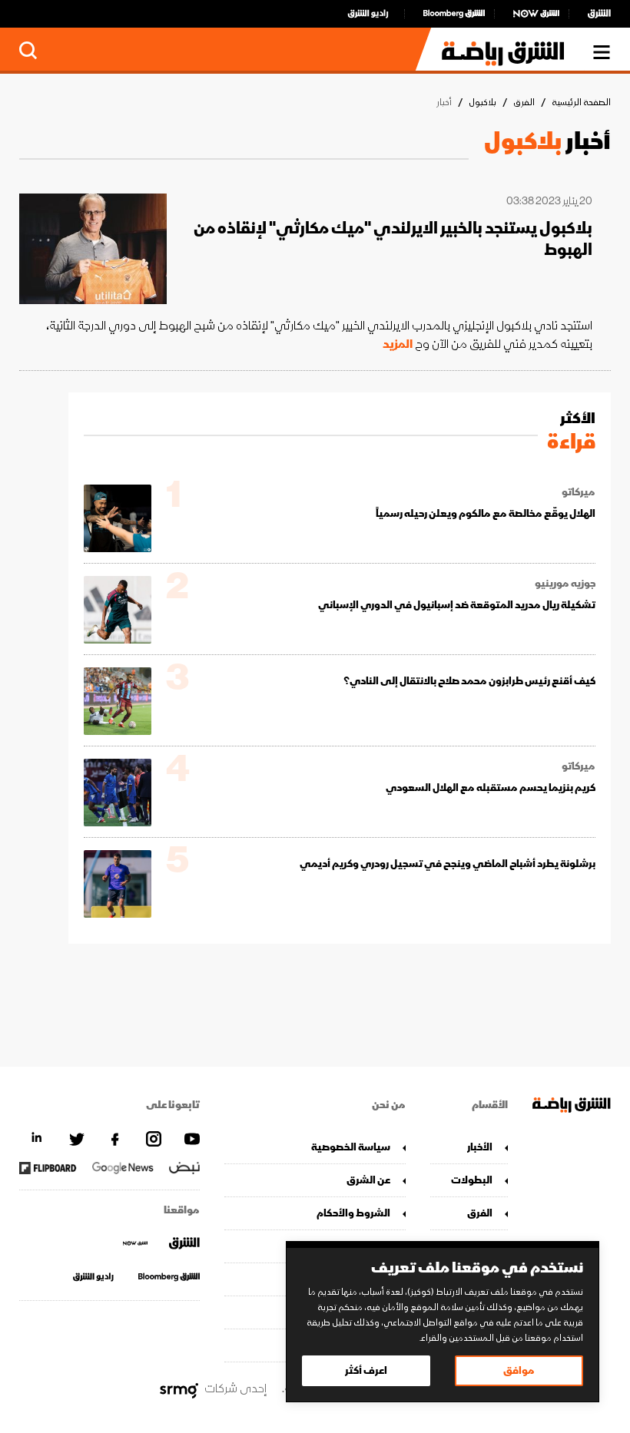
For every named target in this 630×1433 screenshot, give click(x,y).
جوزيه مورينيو (565, 583)
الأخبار (479, 1147)
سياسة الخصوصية (350, 1147)
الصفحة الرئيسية (581, 102)
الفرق (524, 102)
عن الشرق (368, 1180)
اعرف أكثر (366, 1370)
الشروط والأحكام (353, 1213)
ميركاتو (578, 492)
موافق (519, 1370)
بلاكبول (482, 102)
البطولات (471, 1180)
